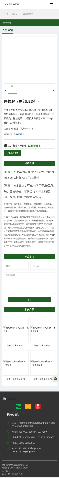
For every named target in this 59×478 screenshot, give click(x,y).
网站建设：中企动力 (10, 468)
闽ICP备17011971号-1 (12, 474)
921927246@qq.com (29, 448)
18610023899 (26, 431)
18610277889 (40, 431)
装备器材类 (28, 14)
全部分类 (7, 22)
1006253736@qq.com (23, 451)
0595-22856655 (30, 145)
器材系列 (15, 14)
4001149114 (29, 437)
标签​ (26, 468)
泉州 (20, 468)
